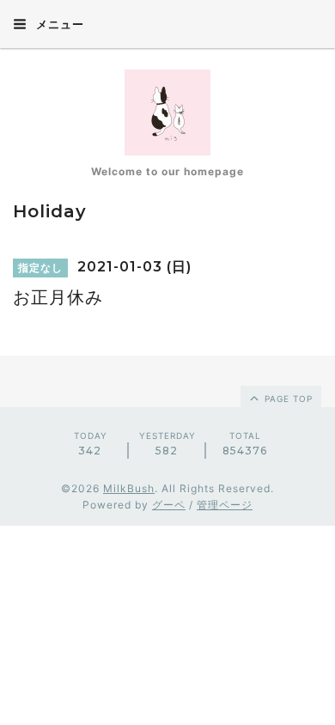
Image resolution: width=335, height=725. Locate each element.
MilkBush (129, 488)
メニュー (58, 24)
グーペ (169, 504)
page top (287, 398)
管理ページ (225, 504)
